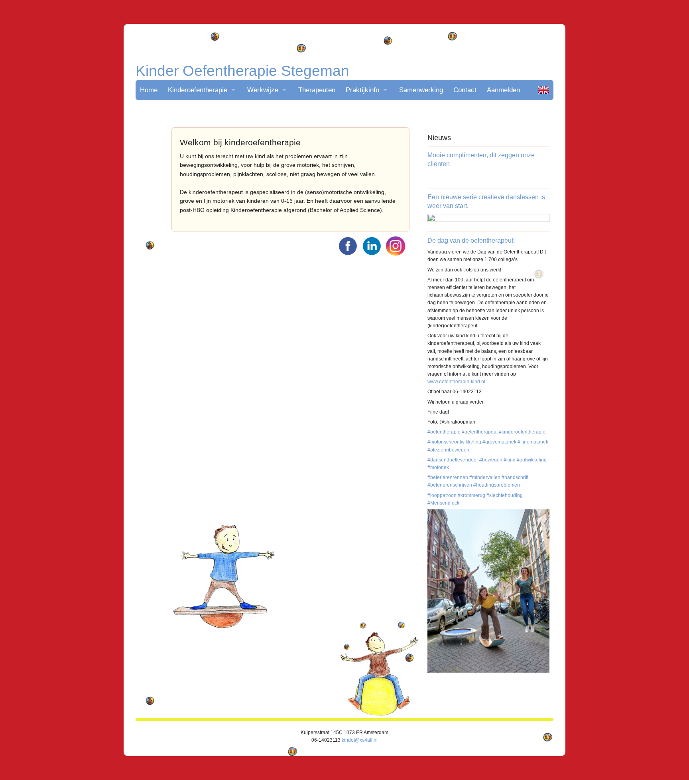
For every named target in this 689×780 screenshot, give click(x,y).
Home (148, 90)
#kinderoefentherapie (522, 432)
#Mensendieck (443, 503)
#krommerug (471, 495)
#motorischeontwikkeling (454, 442)
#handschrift (515, 477)
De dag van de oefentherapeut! (471, 240)
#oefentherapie (444, 432)
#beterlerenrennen (447, 477)
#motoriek (438, 467)
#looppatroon (442, 495)
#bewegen (490, 460)
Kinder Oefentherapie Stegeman (242, 71)
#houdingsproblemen (496, 485)
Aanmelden (503, 90)
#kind (510, 460)
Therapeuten (316, 90)
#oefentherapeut (480, 432)
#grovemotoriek (499, 442)
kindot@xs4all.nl (360, 740)
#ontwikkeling (532, 460)
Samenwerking (421, 90)
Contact (464, 90)
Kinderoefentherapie (197, 90)
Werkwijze (262, 90)
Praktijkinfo (362, 90)
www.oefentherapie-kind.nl (456, 381)
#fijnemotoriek (533, 442)
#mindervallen (484, 477)
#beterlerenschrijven (449, 485)
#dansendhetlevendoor (452, 460)
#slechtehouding (504, 495)
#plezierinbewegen (448, 450)
